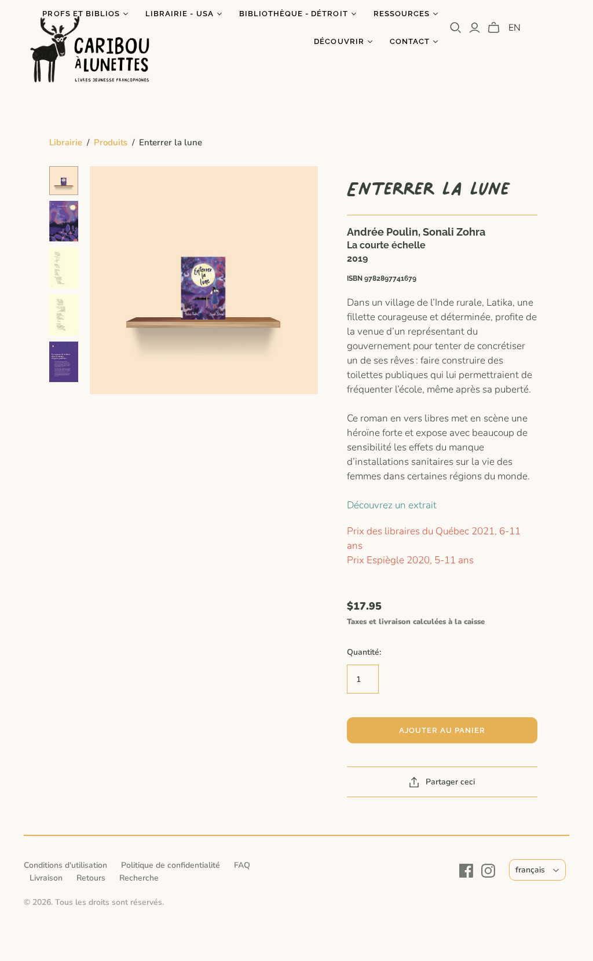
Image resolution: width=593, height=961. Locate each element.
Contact (410, 41)
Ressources (402, 13)
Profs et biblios (81, 13)
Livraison (46, 877)
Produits (110, 142)
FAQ (242, 865)
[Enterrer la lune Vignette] (63, 180)
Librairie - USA (179, 13)
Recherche (139, 877)
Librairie (65, 142)
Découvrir (339, 41)
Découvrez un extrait (392, 505)
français (530, 869)
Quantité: (364, 652)
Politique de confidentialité (170, 865)
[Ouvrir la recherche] (456, 28)
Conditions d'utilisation (65, 865)
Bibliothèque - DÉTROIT (293, 13)
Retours (90, 877)
